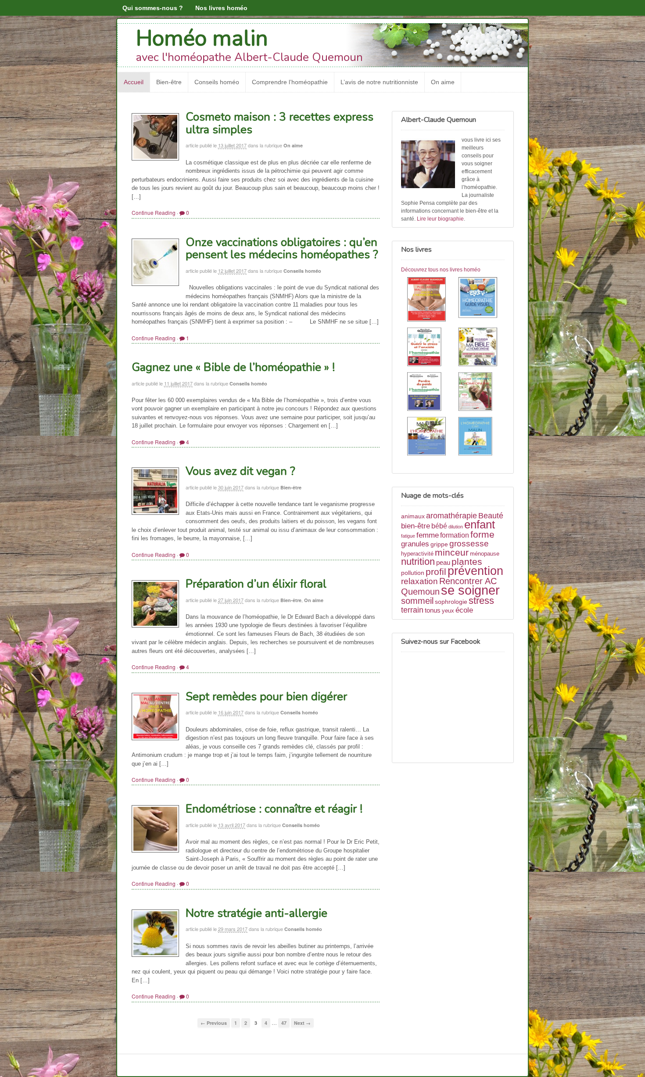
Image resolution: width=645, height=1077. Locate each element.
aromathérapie (451, 515)
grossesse (469, 543)
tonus (433, 610)
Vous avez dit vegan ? (240, 471)
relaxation (419, 581)
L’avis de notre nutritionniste (379, 82)
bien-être (415, 525)
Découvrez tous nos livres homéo (440, 270)
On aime (443, 82)
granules (415, 543)
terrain (412, 610)
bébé (439, 526)
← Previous (214, 1023)
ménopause (484, 554)
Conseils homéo (216, 82)
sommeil (417, 601)
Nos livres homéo (221, 7)
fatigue (408, 535)
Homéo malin (202, 38)
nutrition (418, 561)
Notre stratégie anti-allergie (256, 913)
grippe (439, 544)
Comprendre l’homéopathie (290, 82)
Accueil (133, 82)
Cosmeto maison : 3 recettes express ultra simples (279, 123)
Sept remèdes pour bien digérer (266, 696)
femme (427, 535)
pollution (412, 572)
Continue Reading (154, 212)
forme (482, 534)
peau (443, 562)
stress (481, 600)
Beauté (490, 515)
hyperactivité (417, 554)
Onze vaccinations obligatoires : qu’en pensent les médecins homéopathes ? (282, 249)
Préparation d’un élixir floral (256, 584)
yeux (448, 611)
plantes (467, 561)
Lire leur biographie (440, 219)
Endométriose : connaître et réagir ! (274, 809)
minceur (452, 552)
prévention (475, 571)
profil (436, 572)
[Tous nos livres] (453, 368)
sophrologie (451, 601)
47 (284, 1023)
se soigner (470, 590)
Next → (302, 1023)
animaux (413, 516)
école (464, 610)
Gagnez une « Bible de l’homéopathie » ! (233, 367)
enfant (479, 524)
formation (454, 535)
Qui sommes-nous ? (152, 7)
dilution (455, 526)
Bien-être (169, 82)
